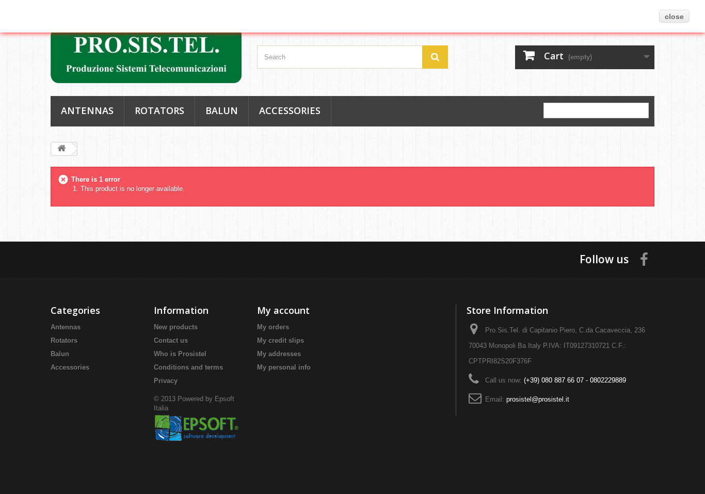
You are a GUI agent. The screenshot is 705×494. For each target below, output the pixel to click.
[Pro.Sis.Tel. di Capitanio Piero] (146, 55)
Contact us (171, 340)
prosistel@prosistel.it (537, 399)
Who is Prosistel (180, 354)
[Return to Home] (61, 148)
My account (283, 310)
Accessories (290, 110)
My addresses (279, 354)
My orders (273, 327)
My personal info (284, 367)
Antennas (87, 110)
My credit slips (280, 340)
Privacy (166, 381)
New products (176, 327)
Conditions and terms (188, 367)
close (674, 16)
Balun (221, 110)
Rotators (159, 110)
